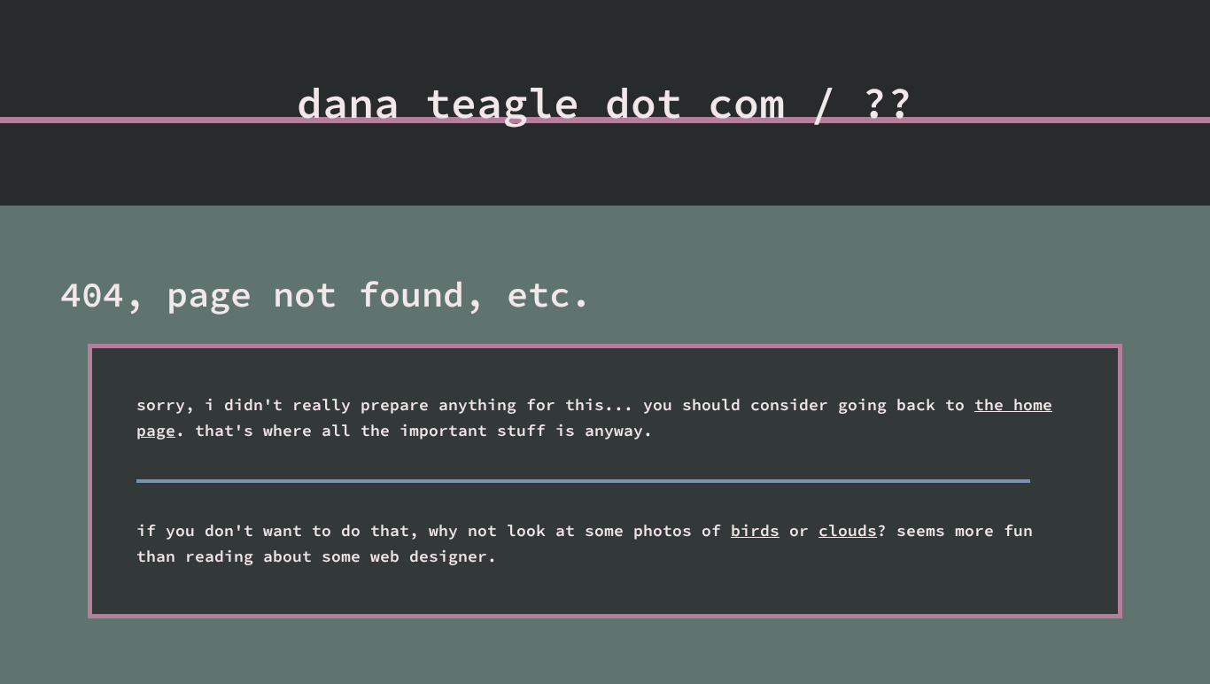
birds (755, 529)
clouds (847, 529)
